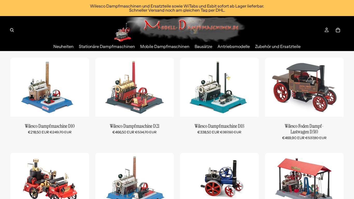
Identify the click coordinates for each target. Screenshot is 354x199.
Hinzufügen (85, 108)
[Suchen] (12, 30)
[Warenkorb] (338, 30)
